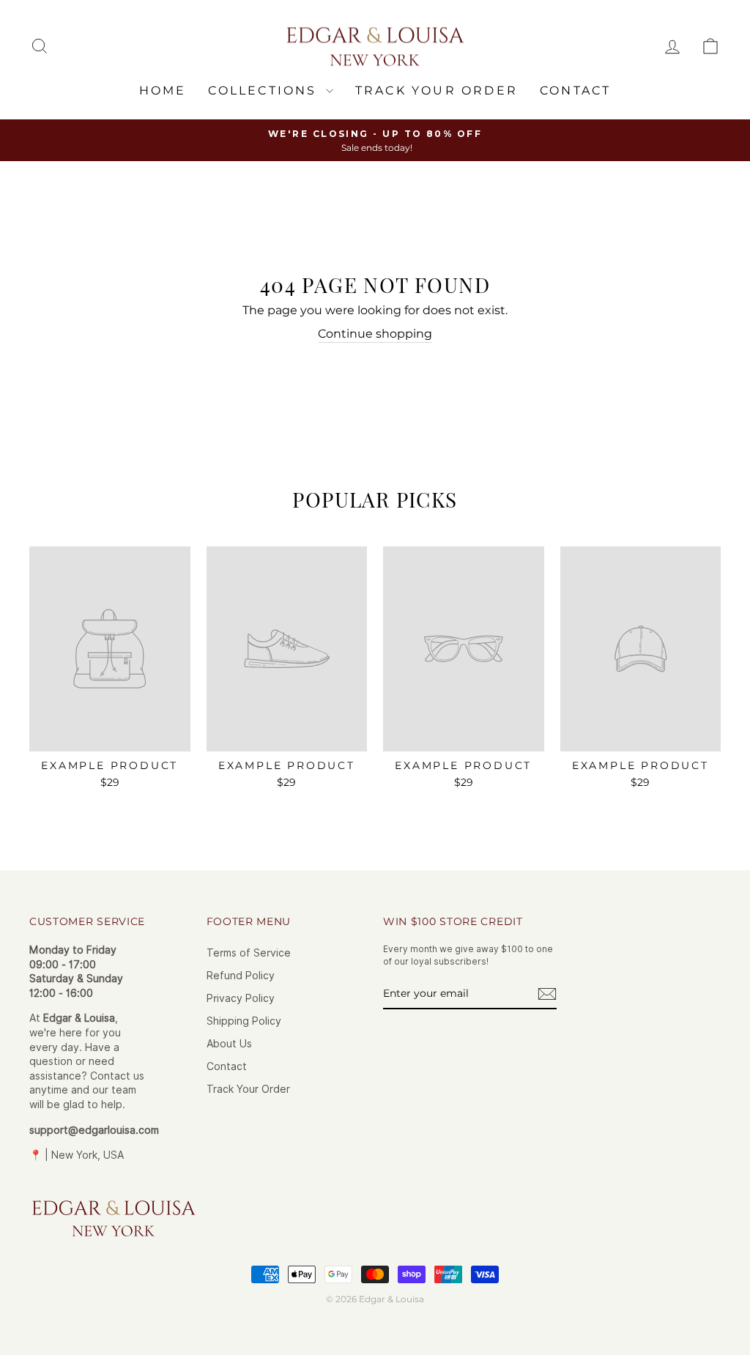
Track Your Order (248, 1089)
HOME (163, 90)
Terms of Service (249, 953)
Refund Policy (241, 975)
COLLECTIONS (265, 90)
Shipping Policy (244, 1021)
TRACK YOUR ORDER (436, 90)
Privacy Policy (241, 998)
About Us (229, 1044)
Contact (575, 90)
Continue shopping (375, 334)
